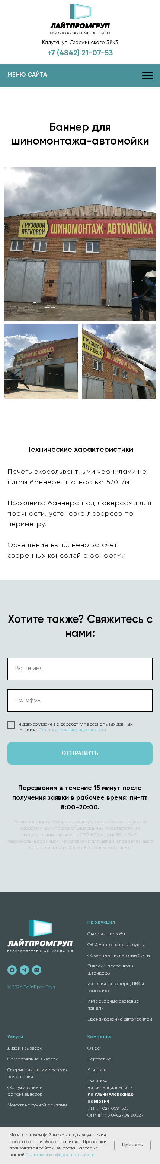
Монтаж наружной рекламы (37, 1105)
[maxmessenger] (12, 970)
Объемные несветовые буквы (118, 956)
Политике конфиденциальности (72, 730)
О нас (93, 1048)
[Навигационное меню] (147, 75)
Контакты (97, 1070)
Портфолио (99, 1059)
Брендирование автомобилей (119, 1019)
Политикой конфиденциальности (60, 1155)
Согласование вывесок (32, 1059)
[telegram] (24, 970)
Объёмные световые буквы (115, 945)
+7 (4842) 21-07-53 (80, 53)
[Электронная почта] (36, 970)
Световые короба (106, 934)
